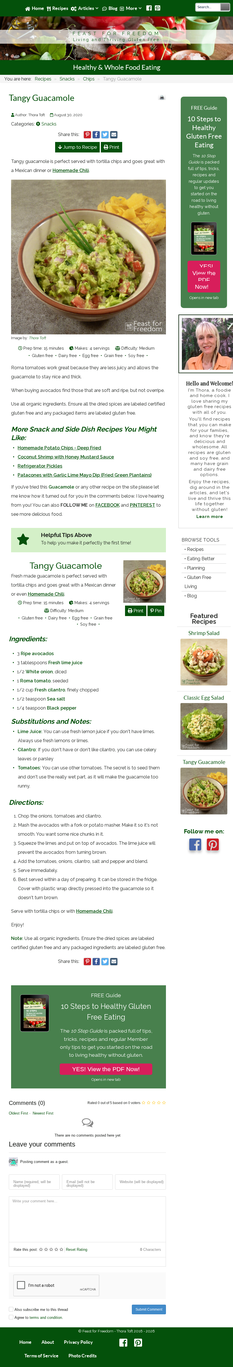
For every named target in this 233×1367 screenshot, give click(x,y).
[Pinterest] (157, 8)
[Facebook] (149, 8)
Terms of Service (41, 1355)
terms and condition (46, 1317)
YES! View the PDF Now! (106, 1069)
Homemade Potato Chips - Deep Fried (59, 448)
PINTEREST (142, 505)
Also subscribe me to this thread (41, 1309)
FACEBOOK (107, 505)
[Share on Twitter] (105, 134)
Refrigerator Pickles (40, 466)
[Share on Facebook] (96, 134)
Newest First (43, 1113)
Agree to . (38, 1317)
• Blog (190, 595)
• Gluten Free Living (197, 582)
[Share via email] (113, 134)
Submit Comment (149, 1309)
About (47, 1342)
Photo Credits (82, 1355)
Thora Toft (37, 338)
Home (25, 1342)
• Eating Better (199, 558)
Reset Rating (76, 1249)
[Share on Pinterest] (87, 134)
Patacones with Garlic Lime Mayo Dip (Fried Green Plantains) (84, 475)
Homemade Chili (71, 170)
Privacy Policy (78, 1342)
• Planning (194, 568)
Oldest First (18, 1113)
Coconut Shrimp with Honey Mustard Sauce (66, 457)
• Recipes (194, 549)
